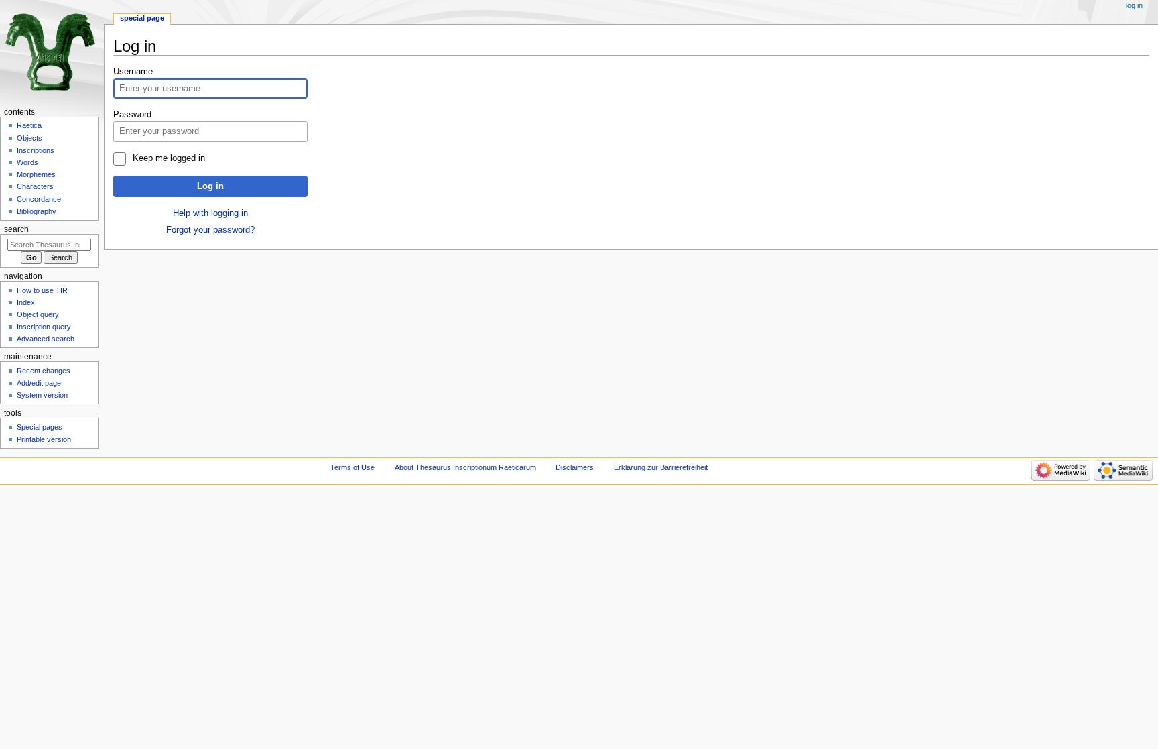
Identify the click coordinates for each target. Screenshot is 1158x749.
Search (16, 229)
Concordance (39, 199)
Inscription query (44, 327)
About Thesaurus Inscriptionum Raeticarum (465, 467)
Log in (210, 186)
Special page (142, 18)
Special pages (39, 427)
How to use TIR (42, 290)
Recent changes (43, 371)
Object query (38, 314)
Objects (29, 138)
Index (26, 302)
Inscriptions (35, 150)
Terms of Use (352, 467)
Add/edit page (39, 383)
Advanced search (45, 339)
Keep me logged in (168, 158)
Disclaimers (575, 467)
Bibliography (36, 211)
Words (27, 162)
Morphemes (36, 174)
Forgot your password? (210, 230)
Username (133, 71)
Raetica (29, 125)
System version (42, 395)
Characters (35, 186)
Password (132, 114)
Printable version (44, 439)
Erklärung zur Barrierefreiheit (661, 467)
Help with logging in (210, 213)
